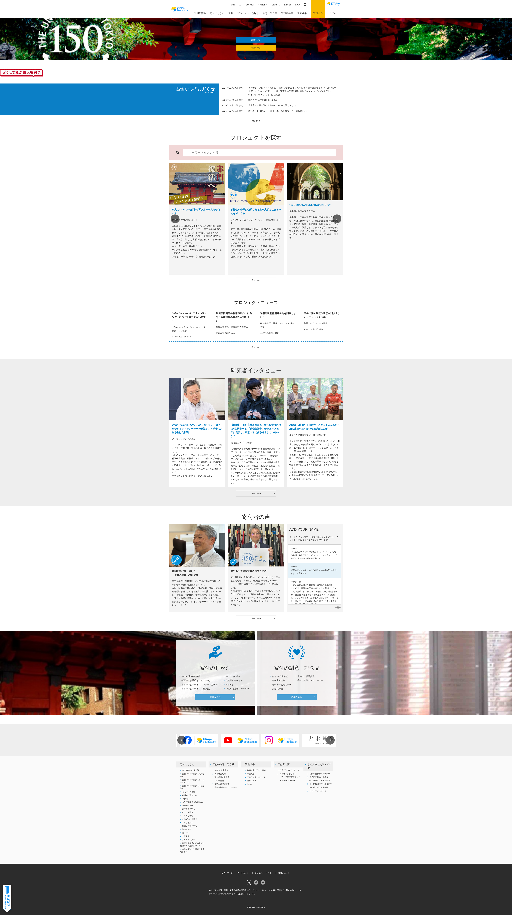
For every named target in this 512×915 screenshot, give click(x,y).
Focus (249, 784)
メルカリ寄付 (187, 816)
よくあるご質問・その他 (319, 766)
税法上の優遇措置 (306, 676)
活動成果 (250, 764)
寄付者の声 (284, 764)
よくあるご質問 (188, 839)
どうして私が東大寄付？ (290, 777)
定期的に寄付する (234, 680)
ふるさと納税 (187, 822)
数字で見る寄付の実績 (256, 770)
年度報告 (251, 774)
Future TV (275, 5)
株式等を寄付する (189, 826)
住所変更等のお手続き (318, 777)
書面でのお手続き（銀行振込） (196, 680)
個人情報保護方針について (320, 784)
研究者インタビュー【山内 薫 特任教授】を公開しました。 (278, 111)
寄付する (318, 13)
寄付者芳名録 (278, 680)
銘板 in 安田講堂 (280, 676)
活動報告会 (277, 688)
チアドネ (185, 836)
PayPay (229, 684)
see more (256, 121)
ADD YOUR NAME (287, 780)
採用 (233, 5)
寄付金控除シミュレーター (310, 680)
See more (256, 280)
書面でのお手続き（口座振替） (196, 688)
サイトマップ (227, 873)
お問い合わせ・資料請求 (319, 774)
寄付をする (256, 48)
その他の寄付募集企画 (318, 787)
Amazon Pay (187, 805)
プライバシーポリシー (264, 873)
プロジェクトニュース (256, 777)
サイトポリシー (243, 873)
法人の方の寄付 (233, 676)
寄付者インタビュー (288, 774)
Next (337, 218)
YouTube (262, 5)
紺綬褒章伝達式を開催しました (263, 100)
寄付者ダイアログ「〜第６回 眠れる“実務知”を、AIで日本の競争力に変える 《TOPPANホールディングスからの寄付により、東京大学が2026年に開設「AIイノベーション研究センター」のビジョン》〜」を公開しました (293, 91)
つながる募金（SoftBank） (238, 688)
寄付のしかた (187, 764)
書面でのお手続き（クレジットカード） (200, 684)
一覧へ (338, 607)
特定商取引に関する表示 (319, 780)
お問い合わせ (283, 873)
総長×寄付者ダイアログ (289, 770)
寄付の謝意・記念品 (223, 764)
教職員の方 (186, 829)
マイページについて (317, 791)
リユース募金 (187, 812)
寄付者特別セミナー (281, 684)
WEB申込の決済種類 (191, 676)
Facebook (249, 5)
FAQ (297, 5)
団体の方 (185, 833)
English (287, 5)
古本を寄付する (188, 809)
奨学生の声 (251, 780)
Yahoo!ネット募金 (189, 819)
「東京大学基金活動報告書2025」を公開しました (272, 105)
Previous (175, 218)
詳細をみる (256, 40)
